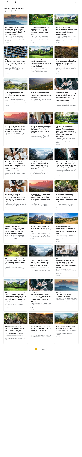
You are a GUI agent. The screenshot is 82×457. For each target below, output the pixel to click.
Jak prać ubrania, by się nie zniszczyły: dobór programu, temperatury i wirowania (64, 294)
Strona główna (75, 2)
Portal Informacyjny (10, 2)
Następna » (44, 349)
